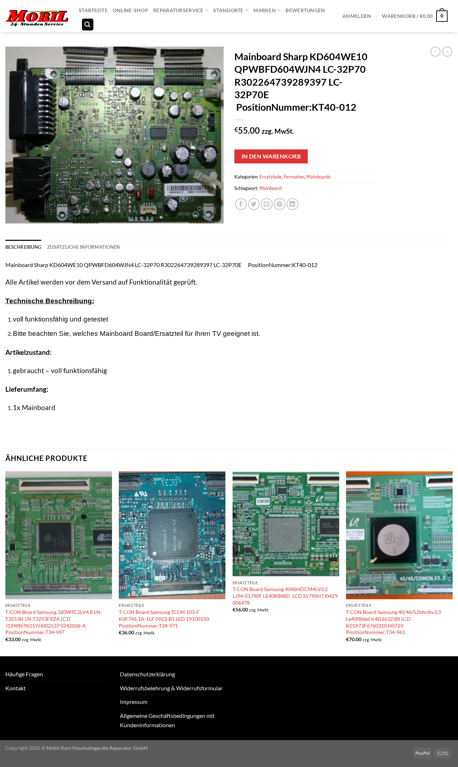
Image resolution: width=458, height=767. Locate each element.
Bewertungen (305, 10)
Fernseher (294, 177)
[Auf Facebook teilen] (241, 204)
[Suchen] (87, 24)
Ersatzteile (270, 177)
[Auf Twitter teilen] (254, 204)
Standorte (228, 10)
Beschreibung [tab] (23, 247)
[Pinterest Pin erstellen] (280, 204)
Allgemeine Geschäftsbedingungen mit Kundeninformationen (167, 720)
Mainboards (318, 177)
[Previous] (5, 563)
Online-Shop (130, 10)
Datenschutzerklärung (147, 674)
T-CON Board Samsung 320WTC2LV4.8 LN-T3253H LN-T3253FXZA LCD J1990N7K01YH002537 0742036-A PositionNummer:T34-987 (53, 622)
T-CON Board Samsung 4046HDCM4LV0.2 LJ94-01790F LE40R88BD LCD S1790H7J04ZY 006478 (285, 595)
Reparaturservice (178, 10)
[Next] (452, 563)
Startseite (93, 10)
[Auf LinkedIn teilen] (292, 204)
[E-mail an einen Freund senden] (267, 204)
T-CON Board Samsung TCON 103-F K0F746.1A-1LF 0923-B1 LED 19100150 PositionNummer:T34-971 (164, 618)
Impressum (133, 701)
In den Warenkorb (271, 156)
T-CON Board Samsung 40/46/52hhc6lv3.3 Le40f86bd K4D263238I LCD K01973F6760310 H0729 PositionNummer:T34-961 (393, 622)
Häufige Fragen (24, 674)
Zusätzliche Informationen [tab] (83, 247)
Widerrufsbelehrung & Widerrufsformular (171, 688)
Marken (264, 10)
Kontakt (15, 688)
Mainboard (270, 188)
